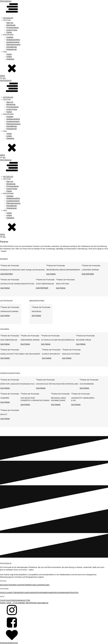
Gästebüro (10, 59)
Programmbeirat (12, 27)
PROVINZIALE (5, 1)
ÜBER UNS (16, 585)
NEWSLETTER (24, 600)
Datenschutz (13, 643)
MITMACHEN (44, 585)
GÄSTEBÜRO (12, 600)
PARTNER (25, 585)
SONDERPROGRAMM (37, 593)
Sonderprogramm (13, 42)
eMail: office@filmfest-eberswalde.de (34, 603)
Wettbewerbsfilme (13, 40)
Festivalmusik (11, 49)
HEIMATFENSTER (71, 593)
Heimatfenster (11, 47)
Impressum (4, 643)
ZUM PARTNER (6, 274)
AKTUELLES (8, 18)
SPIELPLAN (4, 593)
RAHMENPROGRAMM (55, 593)
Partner (9, 32)
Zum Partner (51, 274)
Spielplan (9, 37)
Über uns (9, 23)
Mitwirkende (10, 25)
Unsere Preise (11, 30)
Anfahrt (9, 57)
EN (3, 76)
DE (1, 76)
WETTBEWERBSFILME (18, 593)
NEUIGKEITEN (6, 585)
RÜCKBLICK (34, 585)
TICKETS (3, 600)
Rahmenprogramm (13, 44)
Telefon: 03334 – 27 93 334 (10, 603)
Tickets (9, 54)
